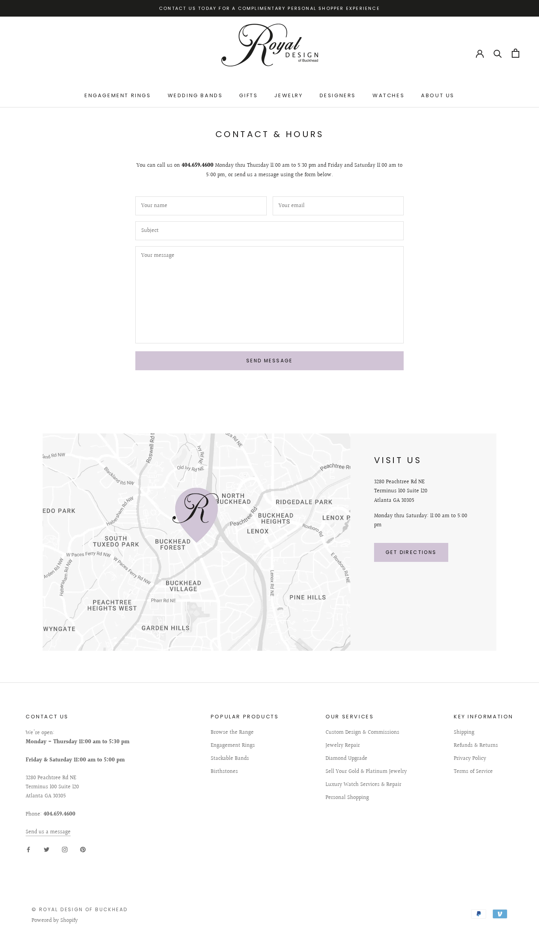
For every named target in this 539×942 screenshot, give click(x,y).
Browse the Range (232, 733)
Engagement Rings (117, 95)
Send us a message (48, 832)
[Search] (498, 53)
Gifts (248, 95)
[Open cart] (515, 53)
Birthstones (224, 772)
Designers (338, 95)
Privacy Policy (470, 759)
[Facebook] (28, 849)
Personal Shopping (347, 798)
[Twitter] (46, 849)
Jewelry (288, 95)
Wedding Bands (195, 95)
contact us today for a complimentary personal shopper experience (269, 8)
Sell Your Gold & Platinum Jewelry (366, 772)
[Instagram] (64, 849)
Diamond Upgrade (346, 759)
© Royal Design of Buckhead (79, 909)
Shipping (464, 733)
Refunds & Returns (476, 746)
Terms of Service (473, 772)
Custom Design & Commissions (362, 733)
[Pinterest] (83, 849)
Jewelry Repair (343, 746)
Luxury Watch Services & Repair (363, 785)
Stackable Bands (230, 759)
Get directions (411, 552)
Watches (388, 95)
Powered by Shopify (55, 920)
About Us (438, 95)
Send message (269, 360)
